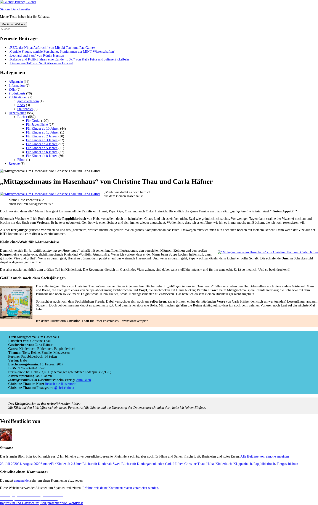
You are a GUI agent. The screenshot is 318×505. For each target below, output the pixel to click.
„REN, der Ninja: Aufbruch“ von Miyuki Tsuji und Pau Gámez (52, 47)
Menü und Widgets (13, 24)
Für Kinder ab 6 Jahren (42, 152)
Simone (45, 464)
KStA (21, 105)
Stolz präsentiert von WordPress (61, 503)
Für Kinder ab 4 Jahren (42, 144)
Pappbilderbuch (264, 464)
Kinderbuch (223, 464)
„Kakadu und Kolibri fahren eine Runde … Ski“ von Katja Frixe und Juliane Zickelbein (69, 59)
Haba (210, 464)
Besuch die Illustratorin (60, 384)
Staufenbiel (25, 109)
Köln (12, 89)
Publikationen (18, 97)
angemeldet (21, 480)
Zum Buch (83, 380)
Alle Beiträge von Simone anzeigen (264, 456)
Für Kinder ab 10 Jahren (42, 128)
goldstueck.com (28, 101)
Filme (21, 159)
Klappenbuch (242, 464)
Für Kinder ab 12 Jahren (42, 132)
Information (17, 85)
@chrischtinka (64, 387)
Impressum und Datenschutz (19, 503)
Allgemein (16, 81)
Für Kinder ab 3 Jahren (42, 140)
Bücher (22, 117)
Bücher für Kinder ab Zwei (101, 464)
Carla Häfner (174, 464)
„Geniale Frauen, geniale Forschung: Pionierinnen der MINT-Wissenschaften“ (62, 51)
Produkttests (17, 93)
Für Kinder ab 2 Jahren (42, 136)
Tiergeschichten (287, 464)
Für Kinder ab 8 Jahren (42, 156)
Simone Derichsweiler (15, 9)
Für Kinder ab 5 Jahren (42, 148)
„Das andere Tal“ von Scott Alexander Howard (41, 63)
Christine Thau (194, 464)
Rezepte (14, 163)
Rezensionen (17, 113)
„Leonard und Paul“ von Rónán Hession (36, 55)
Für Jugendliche (37, 124)
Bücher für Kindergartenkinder (142, 464)
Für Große (33, 120)
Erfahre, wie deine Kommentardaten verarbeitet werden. (120, 488)
